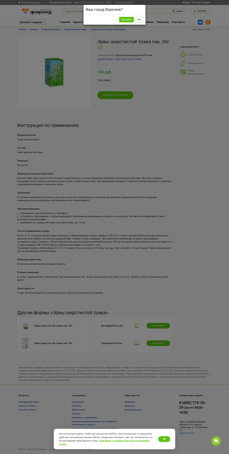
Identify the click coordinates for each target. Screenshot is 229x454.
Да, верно (126, 19)
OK (164, 439)
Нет (139, 19)
